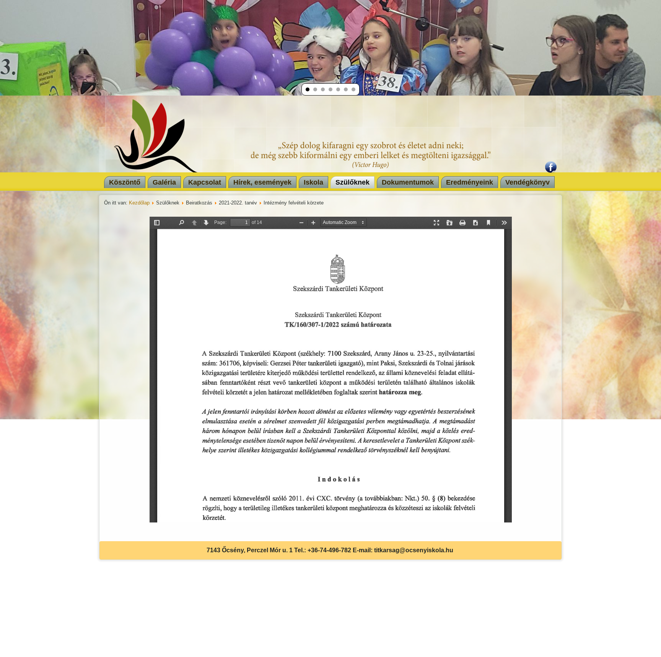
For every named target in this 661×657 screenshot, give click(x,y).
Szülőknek (352, 182)
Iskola (313, 182)
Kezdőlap (139, 203)
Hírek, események (262, 182)
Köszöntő (124, 182)
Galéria (164, 182)
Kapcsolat (204, 182)
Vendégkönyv (527, 182)
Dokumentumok (408, 182)
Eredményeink (469, 182)
